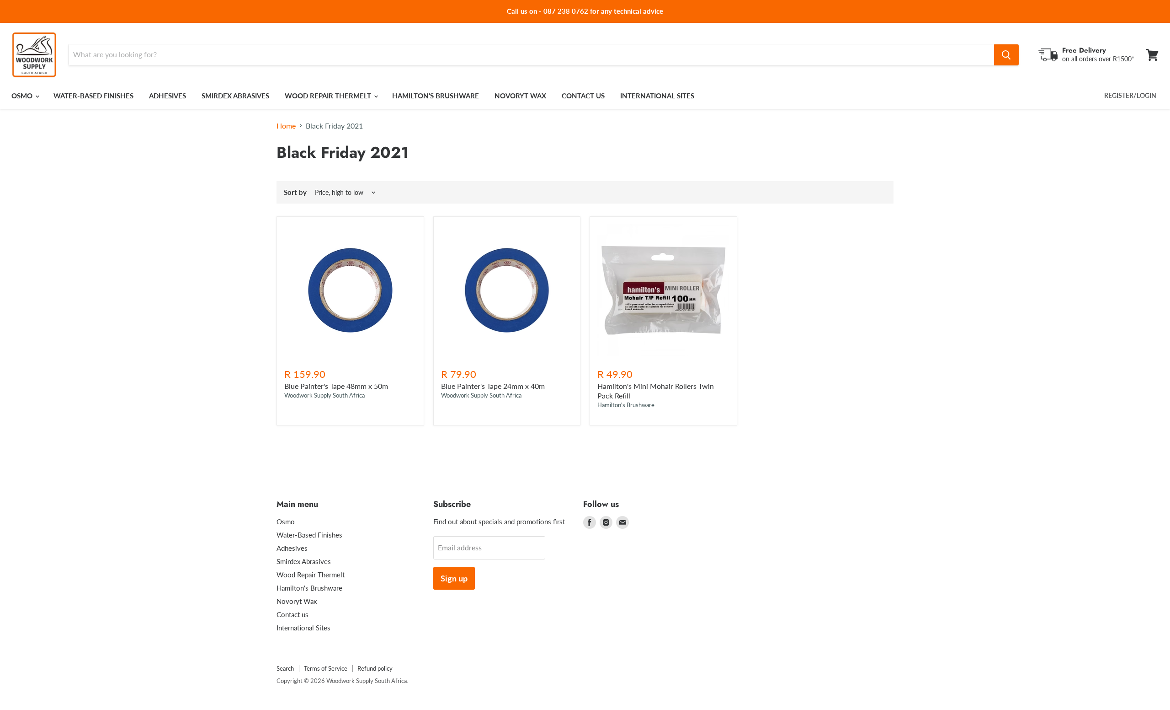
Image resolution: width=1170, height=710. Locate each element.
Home (286, 126)
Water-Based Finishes (93, 95)
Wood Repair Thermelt (329, 95)
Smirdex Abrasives (235, 95)
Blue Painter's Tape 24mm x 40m (493, 386)
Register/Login (1130, 95)
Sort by (295, 192)
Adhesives (167, 95)
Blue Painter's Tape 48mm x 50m (336, 386)
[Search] (1006, 54)
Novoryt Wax (520, 95)
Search (285, 668)
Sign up (454, 578)
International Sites (657, 95)
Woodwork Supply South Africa (324, 395)
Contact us (583, 95)
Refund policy (375, 668)
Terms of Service (325, 668)
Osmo (22, 95)
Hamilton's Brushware (435, 95)
